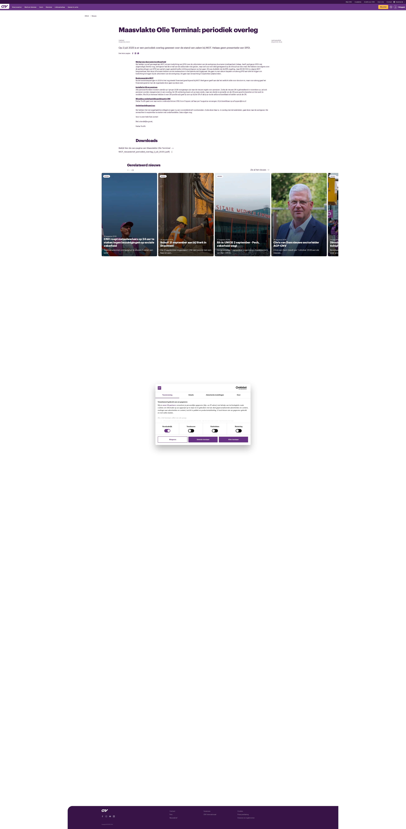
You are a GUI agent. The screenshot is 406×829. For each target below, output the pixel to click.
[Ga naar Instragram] (106, 816)
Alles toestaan (233, 439)
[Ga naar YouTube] (110, 816)
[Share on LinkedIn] (135, 53)
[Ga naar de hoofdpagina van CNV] (4, 6)
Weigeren (172, 439)
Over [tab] (238, 395)
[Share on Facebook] (133, 53)
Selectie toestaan (203, 439)
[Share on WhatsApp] (138, 53)
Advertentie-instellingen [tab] (215, 395)
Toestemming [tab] (167, 395)
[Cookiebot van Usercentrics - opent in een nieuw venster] (239, 388)
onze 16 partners (169, 405)
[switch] (191, 430)
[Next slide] (133, 170)
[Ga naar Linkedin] (114, 816)
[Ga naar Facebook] (102, 816)
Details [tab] (191, 395)
